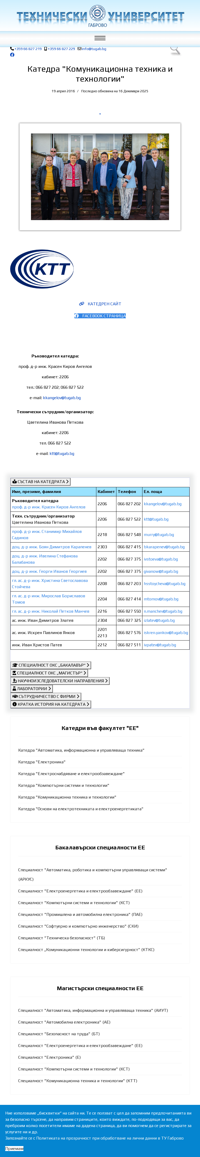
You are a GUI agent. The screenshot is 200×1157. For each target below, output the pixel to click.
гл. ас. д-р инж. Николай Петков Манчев (50, 611)
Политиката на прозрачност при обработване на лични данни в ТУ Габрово (110, 1138)
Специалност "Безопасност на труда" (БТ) (59, 1033)
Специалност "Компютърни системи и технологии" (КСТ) (74, 902)
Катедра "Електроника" (42, 761)
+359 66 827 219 (28, 49)
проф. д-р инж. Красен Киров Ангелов (48, 506)
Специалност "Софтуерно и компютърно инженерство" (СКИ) (78, 926)
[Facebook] (12, 54)
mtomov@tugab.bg (161, 598)
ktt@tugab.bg (61, 453)
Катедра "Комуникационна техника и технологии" (67, 797)
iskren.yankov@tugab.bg (166, 632)
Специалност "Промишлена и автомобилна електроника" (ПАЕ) (80, 914)
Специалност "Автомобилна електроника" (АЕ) (64, 1022)
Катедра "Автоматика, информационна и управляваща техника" (81, 750)
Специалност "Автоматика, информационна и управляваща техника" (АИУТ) (93, 1010)
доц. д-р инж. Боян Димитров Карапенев (51, 546)
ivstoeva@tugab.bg (161, 559)
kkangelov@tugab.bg (62, 397)
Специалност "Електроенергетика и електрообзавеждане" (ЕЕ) (80, 890)
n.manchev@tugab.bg (163, 611)
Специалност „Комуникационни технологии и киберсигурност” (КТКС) (86, 949)
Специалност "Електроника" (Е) (49, 1057)
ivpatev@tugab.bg (160, 644)
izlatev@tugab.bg (159, 620)
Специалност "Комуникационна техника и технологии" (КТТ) (77, 1080)
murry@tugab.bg (159, 534)
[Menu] (103, 39)
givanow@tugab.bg (161, 571)
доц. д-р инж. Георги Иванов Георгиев (49, 571)
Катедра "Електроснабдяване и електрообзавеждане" (71, 773)
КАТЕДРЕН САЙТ (104, 303)
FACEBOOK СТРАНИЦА (103, 315)
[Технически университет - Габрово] (100, 16)
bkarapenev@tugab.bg (164, 546)
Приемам (14, 1148)
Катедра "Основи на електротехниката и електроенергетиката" (80, 808)
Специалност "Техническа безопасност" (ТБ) (61, 937)
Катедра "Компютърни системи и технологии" (63, 785)
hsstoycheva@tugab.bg (164, 583)
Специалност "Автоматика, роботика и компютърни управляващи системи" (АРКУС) (92, 874)
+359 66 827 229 (61, 49)
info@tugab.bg (94, 49)
